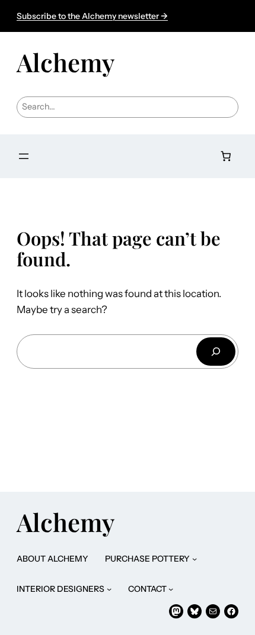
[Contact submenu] (170, 588)
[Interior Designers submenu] (109, 588)
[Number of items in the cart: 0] (226, 156)
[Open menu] (24, 156)
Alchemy (65, 62)
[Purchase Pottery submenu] (194, 558)
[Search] (215, 351)
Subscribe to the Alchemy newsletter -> (92, 16)
